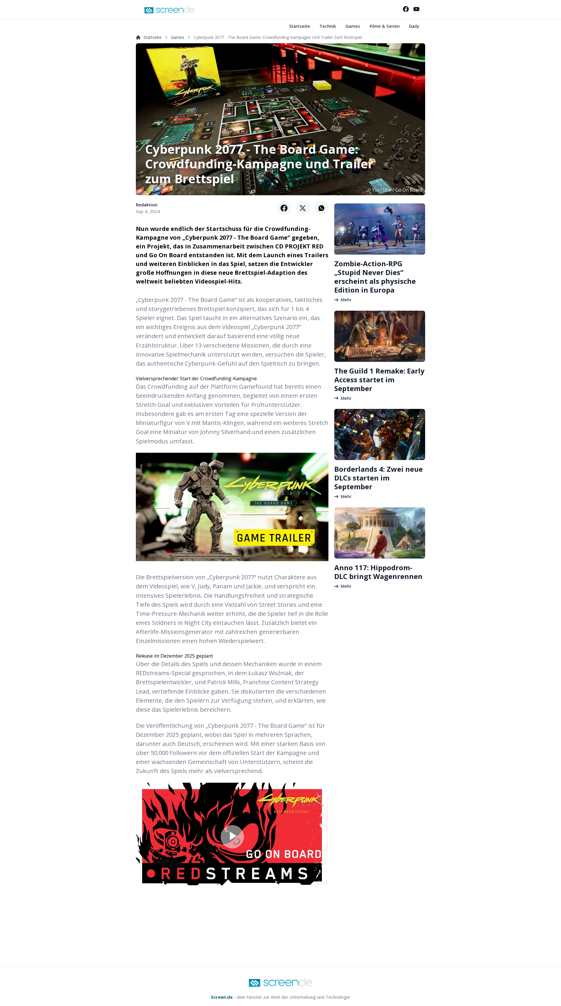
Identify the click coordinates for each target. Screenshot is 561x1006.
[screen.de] (169, 9)
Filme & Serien (385, 26)
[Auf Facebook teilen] (284, 208)
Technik (327, 26)
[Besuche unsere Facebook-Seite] (406, 9)
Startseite (299, 26)
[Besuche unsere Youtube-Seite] (416, 9)
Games (352, 26)
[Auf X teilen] (303, 208)
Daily (414, 26)
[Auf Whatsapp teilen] (321, 208)
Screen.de (222, 997)
